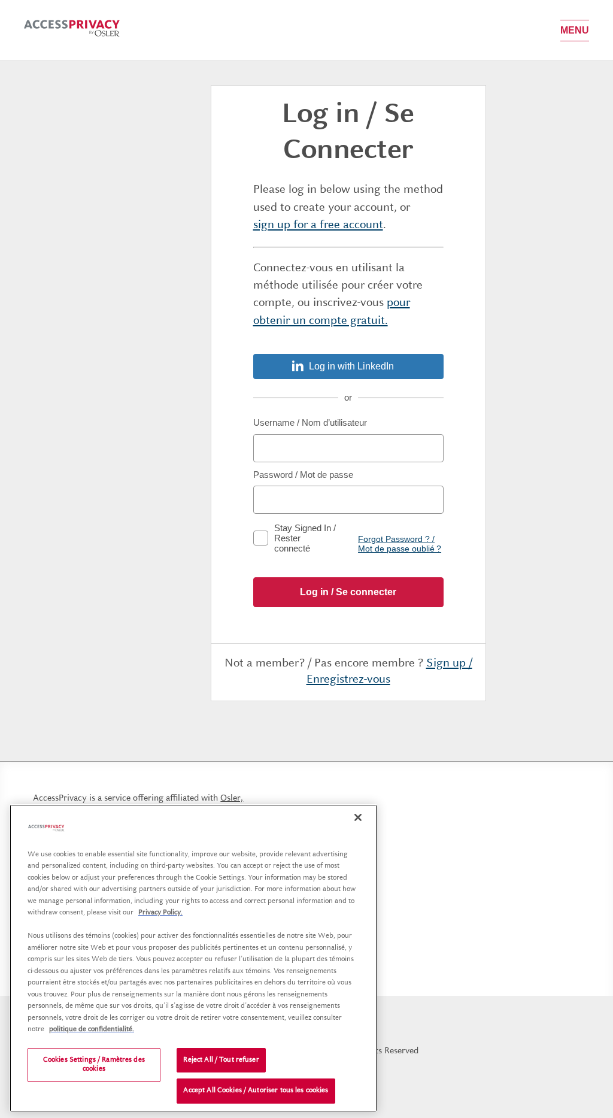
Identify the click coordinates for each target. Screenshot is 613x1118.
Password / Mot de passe (303, 474)
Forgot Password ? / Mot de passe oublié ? (399, 543)
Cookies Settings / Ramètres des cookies (94, 1065)
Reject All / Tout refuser (221, 1060)
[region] (193, 958)
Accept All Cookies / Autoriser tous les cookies (255, 1091)
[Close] (358, 817)
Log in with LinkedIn (351, 366)
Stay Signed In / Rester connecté (305, 538)
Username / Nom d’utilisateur (310, 422)
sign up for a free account (318, 225)
